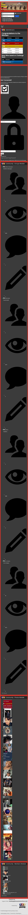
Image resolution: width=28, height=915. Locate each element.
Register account (4, 93)
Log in (17, 16)
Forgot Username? (4, 157)
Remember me (3, 156)
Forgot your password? (7, 20)
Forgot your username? (7, 19)
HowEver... (5, 431)
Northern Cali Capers (7, 168)
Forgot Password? (12, 157)
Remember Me (18, 13)
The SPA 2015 (6, 300)
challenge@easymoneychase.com (18, 901)
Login (2, 153)
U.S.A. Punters (6, 563)
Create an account (6, 18)
